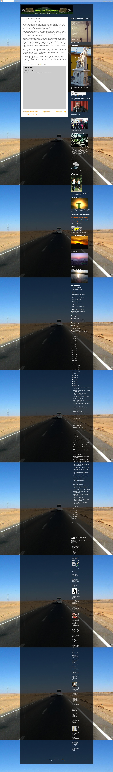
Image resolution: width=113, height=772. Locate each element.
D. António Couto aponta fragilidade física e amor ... (81, 457)
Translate (81, 95)
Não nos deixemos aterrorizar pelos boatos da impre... (81, 462)
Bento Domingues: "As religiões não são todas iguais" (81, 465)
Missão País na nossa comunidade (81, 440)
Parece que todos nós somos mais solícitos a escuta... (81, 500)
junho (75, 377)
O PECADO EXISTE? (78, 411)
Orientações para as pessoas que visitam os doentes (80, 476)
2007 (73, 518)
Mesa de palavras (76, 315)
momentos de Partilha (77, 287)
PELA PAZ (75, 433)
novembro (76, 367)
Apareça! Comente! (74, 708)
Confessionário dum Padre (78, 311)
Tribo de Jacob (75, 318)
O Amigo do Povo (76, 296)
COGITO (74, 304)
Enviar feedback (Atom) (33, 114)
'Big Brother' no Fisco (78, 427)
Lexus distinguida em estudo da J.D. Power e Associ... (81, 417)
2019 (73, 352)
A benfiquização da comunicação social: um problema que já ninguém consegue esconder (75, 550)
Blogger (64, 760)
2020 (73, 350)
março (75, 383)
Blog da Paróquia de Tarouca (78, 306)
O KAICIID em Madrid (78, 497)
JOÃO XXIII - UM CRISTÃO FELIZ (81, 459)
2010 (73, 512)
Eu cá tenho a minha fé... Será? (75, 670)
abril (75, 381)
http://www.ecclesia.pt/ (77, 289)
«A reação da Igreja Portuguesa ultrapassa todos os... (80, 407)
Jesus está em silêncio (77, 312)
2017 (73, 356)
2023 (73, 344)
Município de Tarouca (76, 299)
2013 (73, 364)
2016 (73, 358)
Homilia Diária (75, 301)
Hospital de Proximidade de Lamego (81, 436)
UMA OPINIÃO (76, 410)
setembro (76, 371)
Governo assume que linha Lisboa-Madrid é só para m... (81, 473)
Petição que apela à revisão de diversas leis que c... (80, 479)
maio (75, 379)
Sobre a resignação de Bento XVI (80, 444)
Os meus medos (75, 323)
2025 (73, 340)
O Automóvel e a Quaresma (79, 435)
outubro (75, 369)
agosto (75, 373)
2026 (73, 338)
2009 (73, 514)
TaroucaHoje (74, 292)
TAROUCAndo (75, 330)
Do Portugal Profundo (76, 302)
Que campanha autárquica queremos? (81, 396)
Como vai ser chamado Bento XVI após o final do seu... (80, 394)
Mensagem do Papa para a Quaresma (81, 438)
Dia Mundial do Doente (78, 484)
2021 (73, 348)
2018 (73, 354)
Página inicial (47, 111)
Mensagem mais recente (30, 111)
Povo (73, 325)
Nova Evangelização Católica (78, 297)
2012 (73, 508)
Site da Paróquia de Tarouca (78, 294)
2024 (73, 342)
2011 (73, 510)
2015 (73, 360)
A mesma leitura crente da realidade (81, 442)
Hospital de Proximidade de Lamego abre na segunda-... (81, 470)
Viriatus (73, 291)
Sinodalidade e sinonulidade (78, 319)
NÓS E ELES (75, 316)
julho (75, 375)
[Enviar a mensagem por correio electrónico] (45, 64)
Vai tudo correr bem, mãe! (75, 572)
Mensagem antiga (61, 111)
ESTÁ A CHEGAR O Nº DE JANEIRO (81, 489)
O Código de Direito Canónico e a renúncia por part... (80, 453)
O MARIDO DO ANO (77, 420)
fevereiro (76, 385)
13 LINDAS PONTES (78, 398)
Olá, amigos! (75, 652)
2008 (73, 516)
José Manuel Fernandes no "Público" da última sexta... (81, 401)
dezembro (76, 365)
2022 (73, 346)
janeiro (75, 506)
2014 (73, 362)
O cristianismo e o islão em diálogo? (81, 467)
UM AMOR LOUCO (77, 482)
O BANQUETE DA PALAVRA (79, 322)
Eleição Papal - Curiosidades (79, 431)
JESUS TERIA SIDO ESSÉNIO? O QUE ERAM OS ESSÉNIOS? (81, 487)
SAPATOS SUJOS (77, 425)
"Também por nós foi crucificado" (80, 429)
